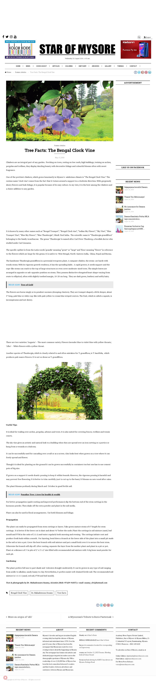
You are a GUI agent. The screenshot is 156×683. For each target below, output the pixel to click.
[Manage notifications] (5, 678)
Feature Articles (20, 72)
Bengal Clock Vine (19, 592)
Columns (69, 66)
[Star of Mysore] (72, 52)
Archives (95, 66)
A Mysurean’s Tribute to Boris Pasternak (89, 616)
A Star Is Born (92, 635)
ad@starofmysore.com (133, 659)
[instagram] (11, 37)
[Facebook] (3, 37)
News (28, 66)
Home (18, 66)
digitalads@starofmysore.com (137, 656)
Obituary (82, 66)
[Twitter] (7, 37)
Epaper (148, 37)
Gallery (108, 66)
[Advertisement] (73, 17)
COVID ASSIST (41, 66)
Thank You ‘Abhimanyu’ (134, 197)
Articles (56, 66)
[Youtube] (15, 37)
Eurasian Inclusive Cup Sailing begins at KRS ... (134, 227)
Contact (133, 66)
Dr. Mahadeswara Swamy (42, 592)
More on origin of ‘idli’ (20, 616)
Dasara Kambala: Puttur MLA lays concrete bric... (136, 217)
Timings (120, 66)
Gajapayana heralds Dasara (135, 187)
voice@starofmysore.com (125, 664)
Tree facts (61, 592)
